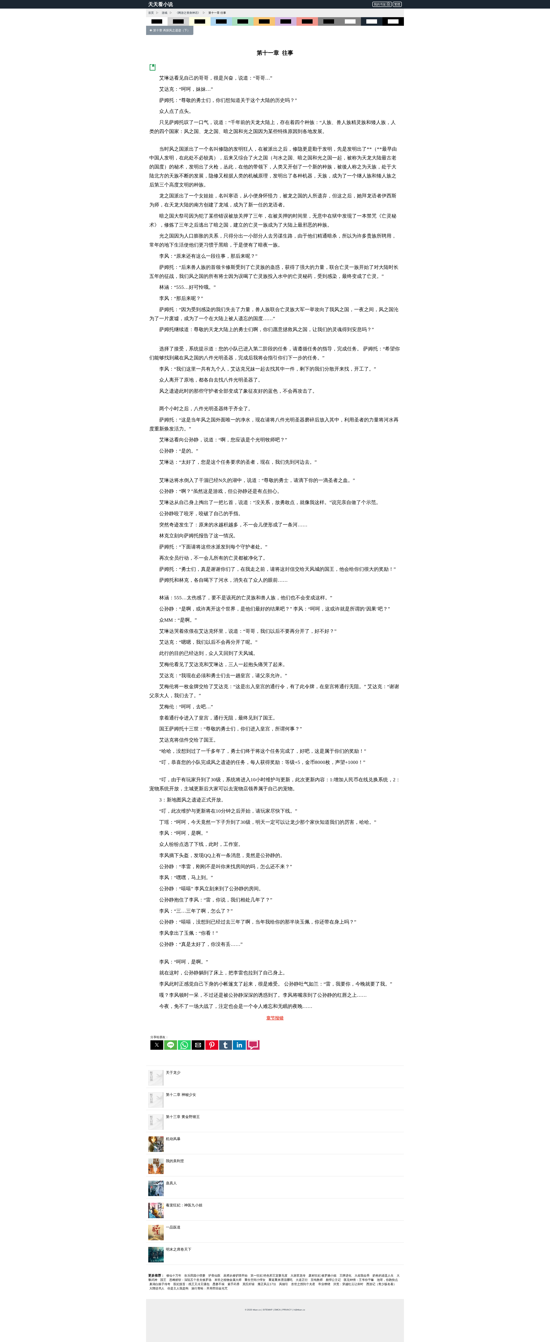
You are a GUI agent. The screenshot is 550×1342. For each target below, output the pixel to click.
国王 (163, 1279)
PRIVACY (287, 1310)
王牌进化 (345, 1275)
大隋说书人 (157, 1288)
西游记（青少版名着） (381, 1284)
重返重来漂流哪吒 (281, 1279)
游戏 (164, 12)
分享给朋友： (159, 1037)
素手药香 (234, 1284)
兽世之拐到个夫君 (303, 1284)
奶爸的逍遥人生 (383, 1275)
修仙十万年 (174, 1275)
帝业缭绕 (324, 1284)
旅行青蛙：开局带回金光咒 (209, 1288)
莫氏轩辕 (249, 1284)
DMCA (277, 1310)
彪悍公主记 (334, 1279)
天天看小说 (160, 4)
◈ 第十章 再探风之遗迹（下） (169, 30)
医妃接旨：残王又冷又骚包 (191, 1284)
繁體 (397, 4)
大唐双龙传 (298, 1275)
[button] (156, 1045)
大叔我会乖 (362, 1275)
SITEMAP (267, 1310)
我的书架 (380, 4)
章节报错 (275, 1018)
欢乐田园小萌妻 (195, 1275)
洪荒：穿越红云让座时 (348, 1284)
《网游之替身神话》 (187, 12)
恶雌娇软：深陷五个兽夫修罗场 (190, 1279)
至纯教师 (317, 1279)
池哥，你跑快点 (387, 1279)
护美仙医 (214, 1275)
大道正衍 (302, 1279)
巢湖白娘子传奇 (160, 1284)
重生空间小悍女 (255, 1279)
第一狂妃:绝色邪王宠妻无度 (269, 1275)
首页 (151, 12)
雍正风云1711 (267, 1284)
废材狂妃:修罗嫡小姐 (323, 1275)
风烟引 (284, 1284)
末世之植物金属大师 (228, 1279)
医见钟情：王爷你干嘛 (359, 1279)
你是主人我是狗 (178, 1288)
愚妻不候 (218, 1284)
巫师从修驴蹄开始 (235, 1275)
